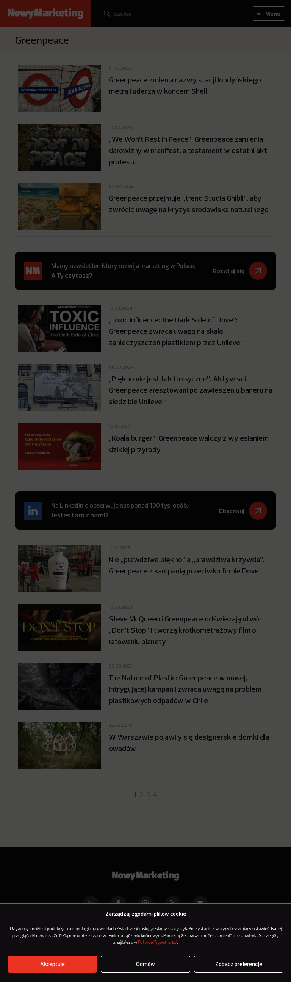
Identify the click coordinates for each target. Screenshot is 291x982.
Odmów (145, 964)
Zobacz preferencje (238, 964)
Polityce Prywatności (157, 943)
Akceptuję (52, 964)
